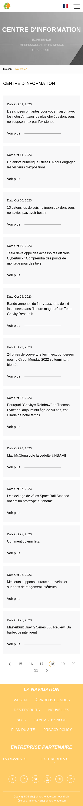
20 (73, 664)
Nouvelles (58, 710)
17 (41, 664)
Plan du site (23, 730)
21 (36, 670)
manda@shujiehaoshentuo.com (47, 800)
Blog (21, 720)
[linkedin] (24, 779)
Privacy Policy (57, 730)
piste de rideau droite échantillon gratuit (58, 760)
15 (20, 664)
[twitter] (35, 779)
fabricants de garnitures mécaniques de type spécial (19, 760)
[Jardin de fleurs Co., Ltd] (7, 6)
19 (63, 664)
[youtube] (47, 779)
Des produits (27, 710)
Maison (7, 69)
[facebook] (12, 779)
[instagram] (59, 779)
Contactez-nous (50, 720)
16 (31, 664)
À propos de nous (52, 700)
